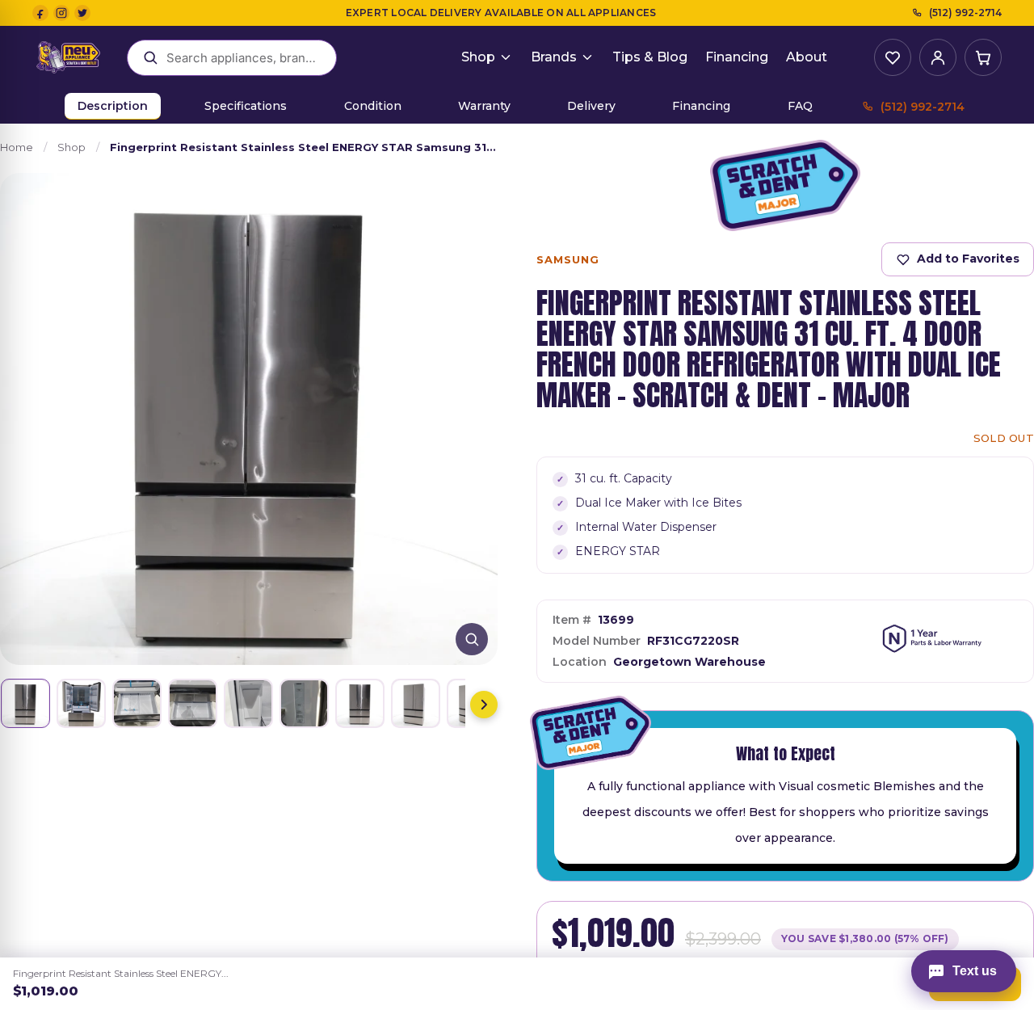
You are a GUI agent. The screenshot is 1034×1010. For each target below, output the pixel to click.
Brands (554, 57)
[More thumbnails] (484, 704)
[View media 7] (360, 703)
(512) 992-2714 (965, 12)
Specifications (245, 106)
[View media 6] (304, 703)
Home (16, 147)
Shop (478, 57)
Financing (736, 57)
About (806, 57)
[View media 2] (81, 703)
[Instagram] (61, 13)
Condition (372, 106)
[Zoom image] (472, 639)
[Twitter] (82, 13)
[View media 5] (248, 703)
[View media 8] (415, 703)
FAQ (800, 106)
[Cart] (983, 57)
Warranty (484, 106)
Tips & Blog (649, 57)
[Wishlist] (892, 57)
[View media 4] (192, 703)
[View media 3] (137, 703)
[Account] (937, 57)
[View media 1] (25, 703)
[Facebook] (40, 13)
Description (113, 106)
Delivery (591, 106)
